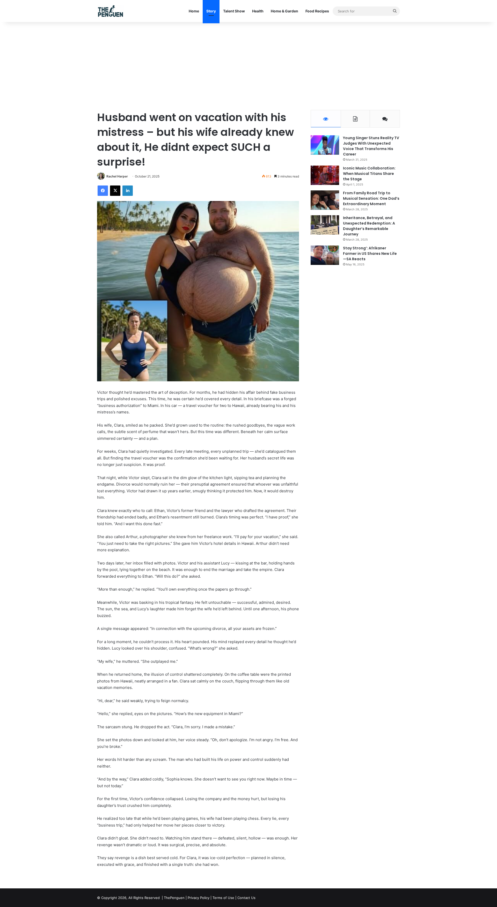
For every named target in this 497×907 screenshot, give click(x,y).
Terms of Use (223, 898)
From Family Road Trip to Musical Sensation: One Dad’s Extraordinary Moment (371, 198)
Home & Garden (284, 11)
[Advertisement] (248, 66)
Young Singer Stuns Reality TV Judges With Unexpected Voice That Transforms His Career (371, 146)
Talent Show (234, 11)
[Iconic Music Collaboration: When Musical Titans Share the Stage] (325, 175)
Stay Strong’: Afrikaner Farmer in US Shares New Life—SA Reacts (370, 254)
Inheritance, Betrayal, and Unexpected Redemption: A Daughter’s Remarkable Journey (369, 226)
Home (194, 11)
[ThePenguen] (111, 11)
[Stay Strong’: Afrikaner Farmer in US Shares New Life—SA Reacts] (325, 255)
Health (258, 11)
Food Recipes (317, 11)
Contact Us (246, 898)
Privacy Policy (198, 898)
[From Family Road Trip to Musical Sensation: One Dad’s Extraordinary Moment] (325, 200)
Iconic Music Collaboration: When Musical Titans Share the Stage (369, 174)
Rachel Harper (117, 176)
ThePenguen (174, 898)
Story (211, 11)
